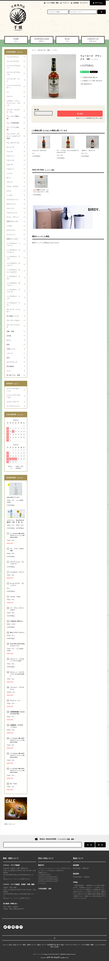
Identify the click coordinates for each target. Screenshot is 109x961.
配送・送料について (29, 945)
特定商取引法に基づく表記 (94, 118)
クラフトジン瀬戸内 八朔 (10, 521)
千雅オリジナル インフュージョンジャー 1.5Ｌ (41, 191)
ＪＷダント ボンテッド (88, 150)
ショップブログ (100, 945)
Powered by (44, 957)
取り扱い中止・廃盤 (44, 50)
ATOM (57, 947)
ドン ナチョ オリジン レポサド (17, 609)
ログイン (85, 3)
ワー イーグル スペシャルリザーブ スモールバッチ (68, 151)
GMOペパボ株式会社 (61, 954)
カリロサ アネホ (15, 596)
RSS (51, 947)
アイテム (99, 3)
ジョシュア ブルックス (39, 150)
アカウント (65, 3)
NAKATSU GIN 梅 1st (20, 521)
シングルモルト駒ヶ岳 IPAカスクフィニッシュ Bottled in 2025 (17, 740)
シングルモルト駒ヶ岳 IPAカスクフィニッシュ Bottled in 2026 (17, 535)
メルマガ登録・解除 (52, 3)
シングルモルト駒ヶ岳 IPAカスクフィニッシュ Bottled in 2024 (17, 755)
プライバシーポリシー (72, 945)
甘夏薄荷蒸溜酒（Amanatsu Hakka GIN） (17, 713)
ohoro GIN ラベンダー (13, 497)
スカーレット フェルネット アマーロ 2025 (17, 660)
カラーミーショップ (38, 954)
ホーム (34, 50)
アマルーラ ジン (15, 700)
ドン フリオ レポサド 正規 (17, 549)
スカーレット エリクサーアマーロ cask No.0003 (17, 674)
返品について (80, 118)
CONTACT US (93, 40)
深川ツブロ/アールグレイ (17, 632)
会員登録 (76, 3)
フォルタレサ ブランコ (17, 572)
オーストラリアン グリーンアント (17, 584)
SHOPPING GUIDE (41, 40)
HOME (16, 40)
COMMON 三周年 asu (16, 621)
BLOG (67, 40)
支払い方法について (15, 945)
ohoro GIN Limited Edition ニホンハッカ (17, 644)
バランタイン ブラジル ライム (17, 688)
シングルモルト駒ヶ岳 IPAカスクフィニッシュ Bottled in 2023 (17, 770)
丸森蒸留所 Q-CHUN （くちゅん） (16, 726)
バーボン (54, 50)
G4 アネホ (13, 783)
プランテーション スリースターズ (17, 563)
